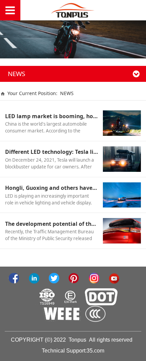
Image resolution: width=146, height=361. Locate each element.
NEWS (67, 93)
